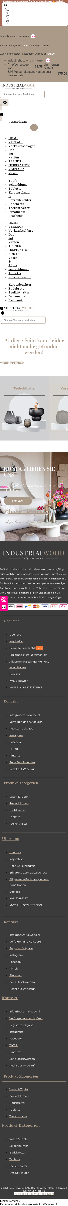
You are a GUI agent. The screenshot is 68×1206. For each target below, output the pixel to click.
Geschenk (15, 216)
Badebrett (16, 204)
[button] (34, 621)
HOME (13, 138)
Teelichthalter (19, 208)
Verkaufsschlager (21, 146)
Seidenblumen (18, 185)
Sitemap (61, 1187)
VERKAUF (15, 142)
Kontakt (10, 997)
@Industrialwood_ (26, 511)
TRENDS (14, 161)
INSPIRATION (19, 165)
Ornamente (17, 212)
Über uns (10, 838)
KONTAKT (16, 169)
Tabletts (14, 189)
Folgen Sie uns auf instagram (23, 523)
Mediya (40, 1190)
